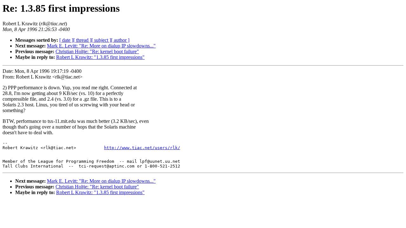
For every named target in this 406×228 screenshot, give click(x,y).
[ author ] (120, 40)
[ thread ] (82, 40)
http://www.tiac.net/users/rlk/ (142, 147)
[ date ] (66, 40)
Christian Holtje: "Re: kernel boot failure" (97, 51)
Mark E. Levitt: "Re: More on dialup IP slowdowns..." (101, 45)
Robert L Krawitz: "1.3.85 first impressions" (100, 57)
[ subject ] (101, 40)
